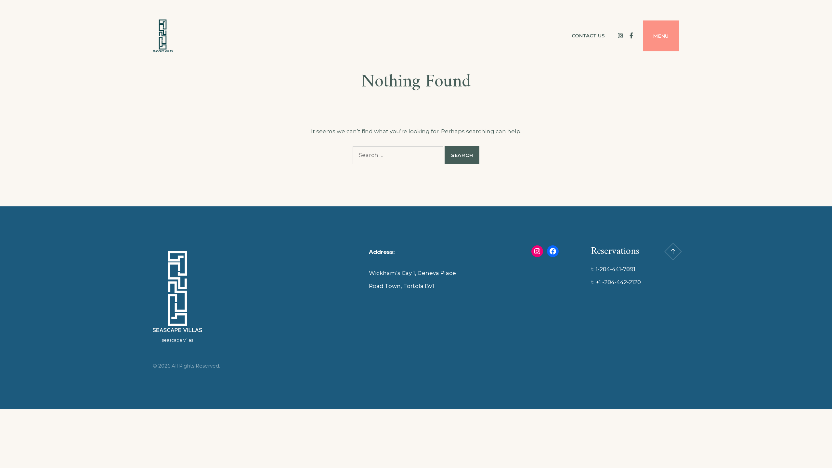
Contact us (588, 35)
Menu (661, 36)
